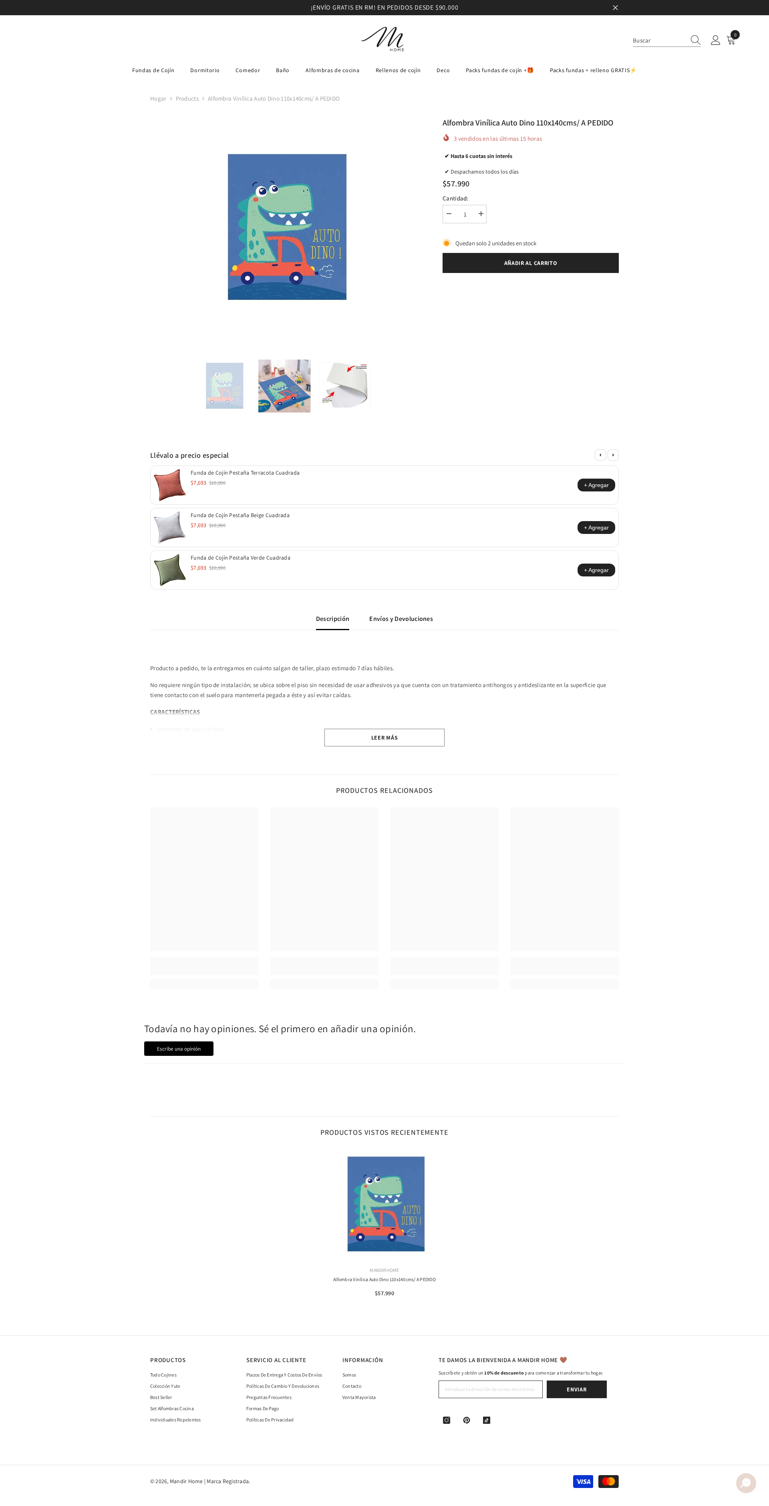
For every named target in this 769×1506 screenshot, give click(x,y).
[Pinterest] (467, 1420)
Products (187, 98)
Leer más (384, 737)
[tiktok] (487, 1420)
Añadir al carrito (531, 263)
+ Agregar (596, 485)
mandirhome (384, 1270)
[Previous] (600, 455)
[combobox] (659, 40)
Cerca (615, 7)
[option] (384, 7)
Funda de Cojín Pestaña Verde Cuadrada (240, 557)
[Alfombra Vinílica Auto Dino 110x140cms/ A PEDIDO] (384, 1204)
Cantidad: (456, 198)
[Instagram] (447, 1420)
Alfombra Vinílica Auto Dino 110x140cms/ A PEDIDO (384, 1279)
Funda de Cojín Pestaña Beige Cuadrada (240, 515)
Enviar (576, 1389)
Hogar (158, 98)
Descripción (333, 619)
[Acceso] (716, 40)
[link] (204, 970)
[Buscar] (667, 40)
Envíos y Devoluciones (401, 619)
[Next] (613, 455)
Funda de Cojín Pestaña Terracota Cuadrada (245, 472)
